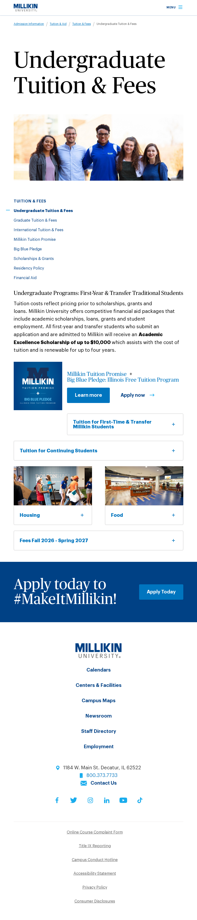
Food (117, 515)
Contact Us (104, 783)
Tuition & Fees (81, 24)
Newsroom (98, 716)
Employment (99, 746)
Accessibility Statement (95, 873)
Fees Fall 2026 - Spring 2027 (54, 540)
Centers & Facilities (99, 685)
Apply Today (161, 592)
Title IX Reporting (95, 846)
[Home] (25, 10)
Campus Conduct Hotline (95, 860)
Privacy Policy (94, 887)
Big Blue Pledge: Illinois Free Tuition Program (123, 380)
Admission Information (29, 24)
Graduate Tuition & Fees (35, 220)
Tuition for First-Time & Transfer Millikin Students (112, 424)
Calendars (98, 670)
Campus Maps (99, 700)
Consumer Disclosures (94, 901)
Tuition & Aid (58, 24)
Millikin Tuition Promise (35, 240)
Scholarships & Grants (34, 259)
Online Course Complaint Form (95, 832)
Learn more (88, 395)
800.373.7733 (101, 775)
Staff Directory (98, 731)
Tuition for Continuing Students (58, 450)
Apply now (133, 395)
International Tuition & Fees (38, 230)
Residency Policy (29, 268)
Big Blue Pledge (28, 249)
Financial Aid (25, 278)
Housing (30, 515)
